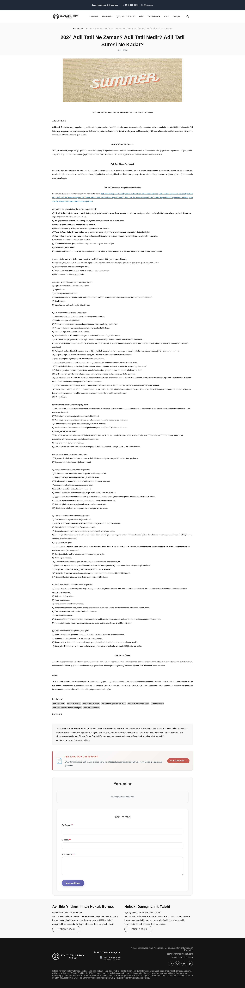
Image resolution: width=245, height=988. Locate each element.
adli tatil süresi (73, 704)
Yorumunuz (67, 854)
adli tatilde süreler (91, 704)
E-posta (66, 840)
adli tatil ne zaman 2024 (138, 704)
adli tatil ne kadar (91, 708)
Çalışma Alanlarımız (126, 17)
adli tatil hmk (58, 704)
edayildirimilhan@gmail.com (180, 954)
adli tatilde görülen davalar (113, 704)
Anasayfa (93, 17)
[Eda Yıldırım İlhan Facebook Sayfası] (171, 963)
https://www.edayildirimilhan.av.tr (94, 732)
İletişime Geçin (66, 929)
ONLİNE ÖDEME (154, 17)
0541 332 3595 (186, 957)
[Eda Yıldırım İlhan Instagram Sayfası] (177, 963)
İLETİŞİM (176, 17)
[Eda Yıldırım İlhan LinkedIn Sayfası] (190, 963)
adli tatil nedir (158, 704)
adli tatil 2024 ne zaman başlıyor (67, 708)
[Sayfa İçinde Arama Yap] (187, 17)
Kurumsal (106, 17)
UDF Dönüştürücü (117, 978)
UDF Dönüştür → (178, 761)
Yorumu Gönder (73, 883)
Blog (141, 17)
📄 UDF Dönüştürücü (110, 957)
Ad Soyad (67, 825)
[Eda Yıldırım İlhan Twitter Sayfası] (183, 963)
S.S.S (166, 17)
